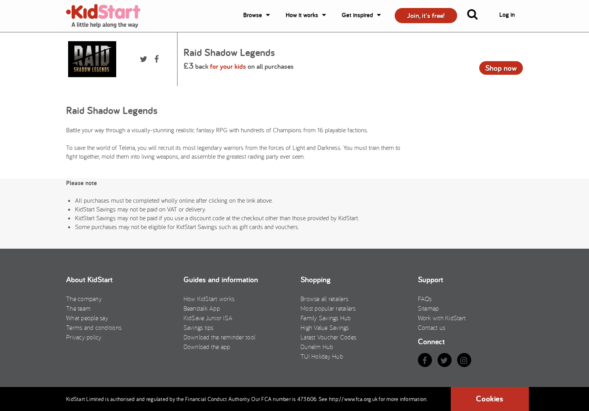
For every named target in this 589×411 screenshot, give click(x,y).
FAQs (425, 299)
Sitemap (428, 308)
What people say (87, 318)
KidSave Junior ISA (208, 318)
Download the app (207, 347)
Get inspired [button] (357, 15)
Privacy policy (84, 337)
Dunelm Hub (317, 347)
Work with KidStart (442, 318)
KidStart (108, 16)
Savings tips (199, 327)
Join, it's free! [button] (426, 15)
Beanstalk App (202, 308)
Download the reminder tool (220, 337)
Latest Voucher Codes (328, 337)
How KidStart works (209, 299)
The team (78, 308)
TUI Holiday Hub (322, 356)
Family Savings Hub (326, 318)
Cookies (489, 398)
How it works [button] (302, 15)
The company (84, 299)
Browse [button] (252, 15)
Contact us (432, 327)
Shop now (501, 68)
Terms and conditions (93, 327)
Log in (507, 14)
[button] (477, 16)
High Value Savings (325, 327)
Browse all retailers (324, 299)
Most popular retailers (328, 308)
